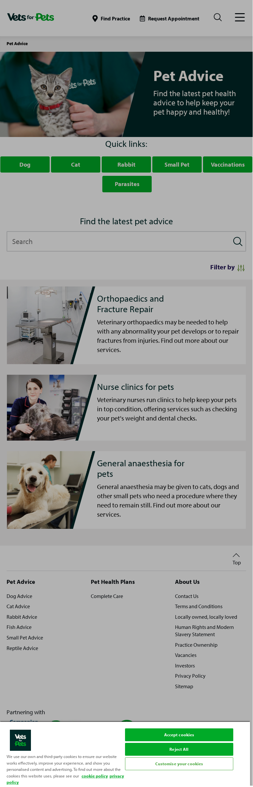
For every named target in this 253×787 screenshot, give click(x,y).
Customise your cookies (179, 763)
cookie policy (95, 775)
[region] (125, 753)
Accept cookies (179, 734)
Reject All (179, 749)
